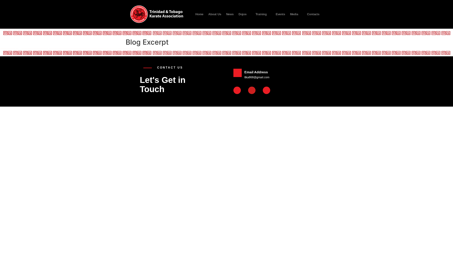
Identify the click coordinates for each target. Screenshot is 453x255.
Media (294, 14)
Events (280, 14)
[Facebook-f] (237, 90)
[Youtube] (252, 90)
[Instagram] (266, 90)
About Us (214, 14)
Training (261, 14)
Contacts (313, 14)
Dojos (242, 14)
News (230, 14)
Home (199, 14)
